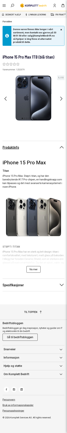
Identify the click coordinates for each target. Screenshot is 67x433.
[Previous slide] (5, 99)
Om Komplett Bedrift (16, 374)
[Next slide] (61, 99)
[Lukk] (60, 29)
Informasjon (11, 357)
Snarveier (10, 349)
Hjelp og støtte (13, 366)
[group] (33, 98)
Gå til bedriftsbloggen (20, 337)
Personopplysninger (13, 410)
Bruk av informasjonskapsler (18, 405)
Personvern (9, 399)
